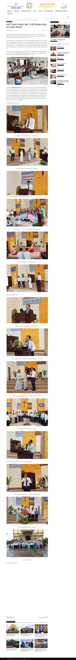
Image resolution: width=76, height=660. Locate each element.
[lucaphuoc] (7, 30)
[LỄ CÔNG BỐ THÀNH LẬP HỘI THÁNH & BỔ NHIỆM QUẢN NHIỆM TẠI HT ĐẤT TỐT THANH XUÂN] (26, 643)
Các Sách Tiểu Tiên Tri (43, 617)
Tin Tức (10, 20)
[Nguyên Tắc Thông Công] (53, 65)
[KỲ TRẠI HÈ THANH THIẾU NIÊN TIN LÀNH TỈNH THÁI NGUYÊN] (26, 628)
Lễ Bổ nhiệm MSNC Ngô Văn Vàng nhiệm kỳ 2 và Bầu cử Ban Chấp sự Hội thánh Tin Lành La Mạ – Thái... (41, 635)
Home (7, 20)
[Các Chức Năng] (53, 60)
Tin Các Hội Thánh (15, 20)
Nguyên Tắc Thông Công (61, 63)
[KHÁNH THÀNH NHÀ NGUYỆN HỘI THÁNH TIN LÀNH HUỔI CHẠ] (12, 643)
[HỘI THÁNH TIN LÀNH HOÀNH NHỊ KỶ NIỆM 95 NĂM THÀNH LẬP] (12, 628)
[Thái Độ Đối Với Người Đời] (60, 31)
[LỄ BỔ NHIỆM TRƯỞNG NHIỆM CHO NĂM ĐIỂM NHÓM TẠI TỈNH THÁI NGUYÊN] (53, 82)
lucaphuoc (10, 30)
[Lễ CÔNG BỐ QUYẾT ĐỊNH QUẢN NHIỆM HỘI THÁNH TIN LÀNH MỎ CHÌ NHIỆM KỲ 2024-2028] (41, 643)
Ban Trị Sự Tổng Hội (10, 632)
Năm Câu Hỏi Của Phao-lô (62, 74)
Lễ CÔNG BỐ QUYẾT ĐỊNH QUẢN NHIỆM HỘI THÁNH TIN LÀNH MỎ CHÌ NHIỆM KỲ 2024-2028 (41, 650)
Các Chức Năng (60, 58)
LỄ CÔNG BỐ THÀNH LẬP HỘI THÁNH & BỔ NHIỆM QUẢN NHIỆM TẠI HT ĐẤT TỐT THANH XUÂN (26, 650)
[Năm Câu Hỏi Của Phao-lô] (53, 77)
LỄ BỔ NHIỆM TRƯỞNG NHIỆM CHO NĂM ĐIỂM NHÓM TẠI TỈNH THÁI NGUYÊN (63, 81)
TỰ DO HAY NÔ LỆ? (10, 617)
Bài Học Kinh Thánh (54, 41)
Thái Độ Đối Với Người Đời (57, 39)
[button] (68, 16)
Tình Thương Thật (60, 46)
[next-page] (9, 654)
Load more (60, 86)
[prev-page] (7, 654)
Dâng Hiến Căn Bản (60, 69)
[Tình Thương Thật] (53, 49)
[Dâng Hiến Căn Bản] (53, 71)
